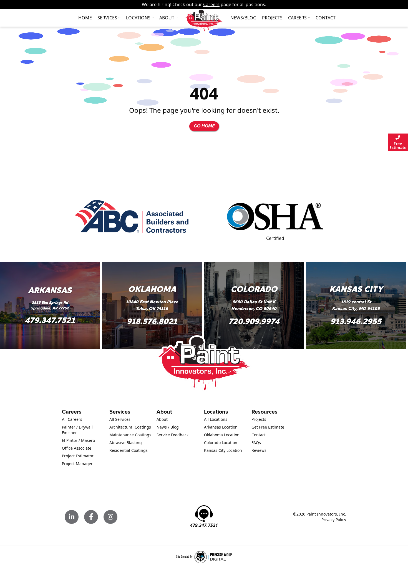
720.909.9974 (253, 321)
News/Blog (243, 18)
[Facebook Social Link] (91, 517)
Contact (326, 18)
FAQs (256, 442)
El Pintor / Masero (78, 440)
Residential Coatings (128, 450)
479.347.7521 (50, 320)
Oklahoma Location (222, 434)
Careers (211, 4)
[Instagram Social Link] (110, 517)
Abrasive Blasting (125, 442)
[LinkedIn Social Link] (71, 517)
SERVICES (107, 18)
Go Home (204, 126)
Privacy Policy (333, 519)
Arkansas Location (221, 427)
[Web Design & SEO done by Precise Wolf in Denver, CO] (204, 557)
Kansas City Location (223, 450)
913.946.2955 (355, 321)
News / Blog (168, 427)
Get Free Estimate (267, 427)
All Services (119, 419)
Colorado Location (220, 442)
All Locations (215, 419)
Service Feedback (172, 434)
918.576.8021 (152, 321)
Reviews (258, 450)
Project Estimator (78, 455)
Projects (272, 18)
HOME (85, 18)
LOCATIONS (138, 18)
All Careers (72, 419)
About (166, 18)
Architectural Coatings (130, 427)
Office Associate (76, 448)
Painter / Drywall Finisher (77, 429)
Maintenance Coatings (130, 434)
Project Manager (77, 463)
